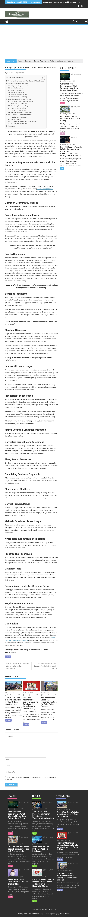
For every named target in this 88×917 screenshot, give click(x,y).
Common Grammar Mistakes (18, 83)
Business (7, 656)
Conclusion (11, 126)
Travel (62, 133)
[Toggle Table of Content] (41, 78)
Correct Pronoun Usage (18, 110)
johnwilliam (20, 73)
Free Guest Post (11, 695)
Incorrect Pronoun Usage (19, 95)
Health (63, 103)
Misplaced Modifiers (17, 92)
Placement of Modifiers (18, 108)
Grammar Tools (16, 119)
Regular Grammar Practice (19, 124)
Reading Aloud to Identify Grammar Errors (24, 121)
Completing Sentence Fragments (21, 106)
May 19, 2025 (49, 837)
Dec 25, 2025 (11, 692)
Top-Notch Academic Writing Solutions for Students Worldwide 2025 (45, 665)
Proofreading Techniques (19, 117)
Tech (34, 833)
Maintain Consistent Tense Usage (22, 112)
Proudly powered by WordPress (30, 913)
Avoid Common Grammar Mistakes (20, 115)
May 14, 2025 (49, 870)
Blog (62, 168)
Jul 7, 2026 (76, 137)
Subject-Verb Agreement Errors (21, 86)
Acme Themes (65, 913)
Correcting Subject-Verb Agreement (22, 101)
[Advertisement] (44, 41)
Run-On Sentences (17, 88)
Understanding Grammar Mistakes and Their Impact (26, 81)
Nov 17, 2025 (25, 870)
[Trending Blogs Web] (7, 21)
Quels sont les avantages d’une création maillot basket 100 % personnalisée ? (17, 665)
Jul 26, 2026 (76, 107)
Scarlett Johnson (29, 695)
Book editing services (45, 189)
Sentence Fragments (17, 90)
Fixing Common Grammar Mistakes (20, 99)
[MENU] (85, 21)
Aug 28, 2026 (77, 74)
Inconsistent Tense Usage (19, 97)
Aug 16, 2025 (28, 692)
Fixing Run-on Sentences (19, 104)
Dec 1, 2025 (24, 837)
